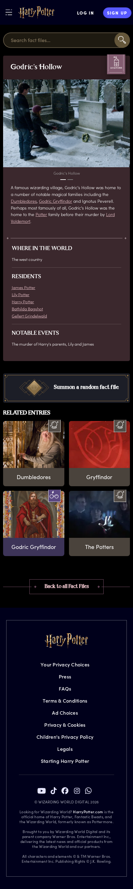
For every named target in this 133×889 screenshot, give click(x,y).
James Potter (23, 287)
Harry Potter (23, 301)
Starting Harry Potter (65, 761)
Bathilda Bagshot (27, 308)
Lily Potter (20, 294)
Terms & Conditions (65, 700)
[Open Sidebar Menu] (9, 12)
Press (65, 676)
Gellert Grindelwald (29, 315)
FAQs (65, 688)
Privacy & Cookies (64, 724)
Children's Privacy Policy (64, 737)
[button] (66, 388)
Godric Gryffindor (55, 201)
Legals (65, 749)
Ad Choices (65, 712)
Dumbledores (24, 201)
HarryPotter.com (88, 811)
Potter (41, 214)
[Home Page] (36, 12)
